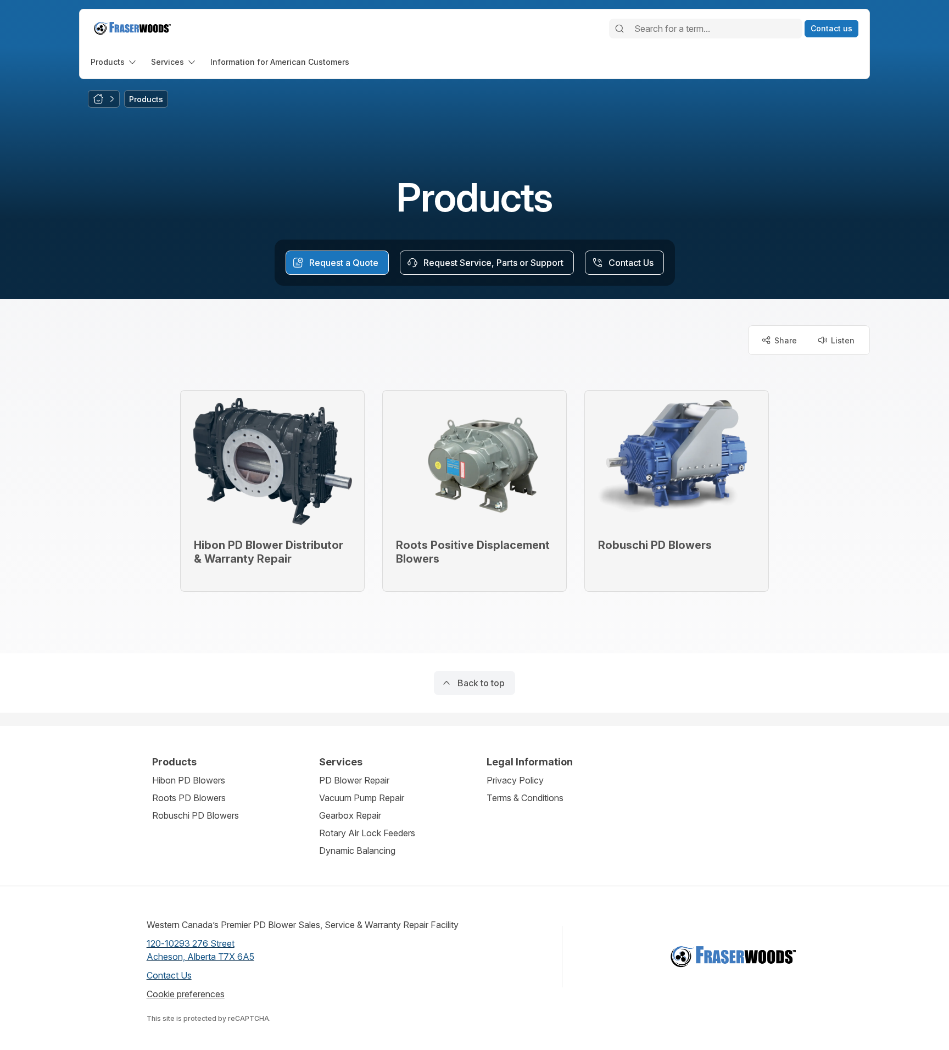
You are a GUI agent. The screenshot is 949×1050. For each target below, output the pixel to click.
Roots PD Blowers (189, 797)
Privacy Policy (515, 780)
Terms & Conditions (525, 797)
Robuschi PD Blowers (195, 815)
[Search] (619, 28)
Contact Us (169, 975)
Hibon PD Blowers (188, 780)
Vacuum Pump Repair (361, 797)
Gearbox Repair (350, 815)
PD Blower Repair (354, 780)
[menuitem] (114, 62)
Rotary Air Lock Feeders (367, 832)
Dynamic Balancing (357, 850)
